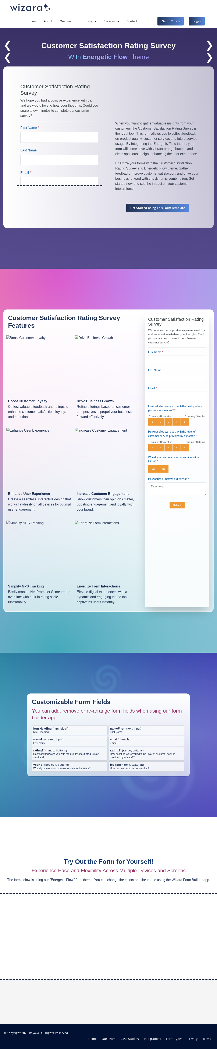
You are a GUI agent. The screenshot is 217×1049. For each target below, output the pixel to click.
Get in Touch (171, 21)
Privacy (193, 1039)
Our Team (67, 21)
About (48, 21)
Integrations (152, 1039)
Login (197, 21)
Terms (207, 1039)
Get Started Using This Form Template (157, 208)
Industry (87, 21)
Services (109, 21)
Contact (132, 21)
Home (32, 21)
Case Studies (130, 1039)
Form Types (174, 1039)
